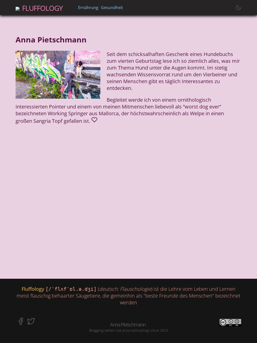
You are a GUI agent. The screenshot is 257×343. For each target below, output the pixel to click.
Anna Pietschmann (128, 324)
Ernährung (88, 7)
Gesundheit (112, 7)
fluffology (42, 7)
